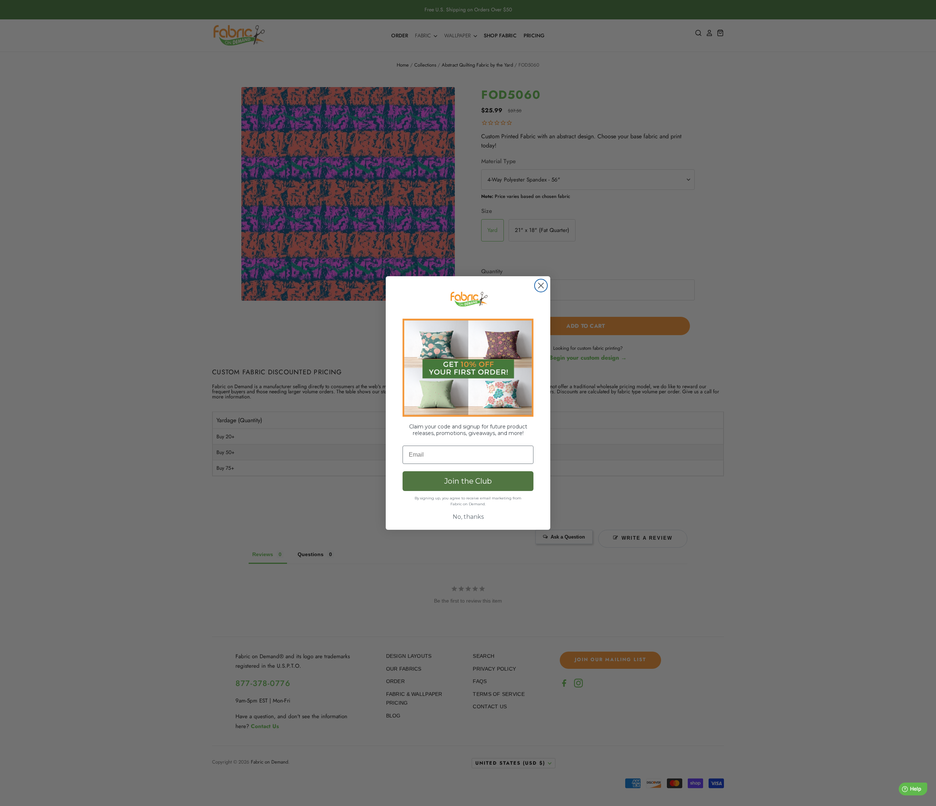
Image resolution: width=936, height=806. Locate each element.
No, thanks (468, 516)
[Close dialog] (541, 285)
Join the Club (468, 481)
